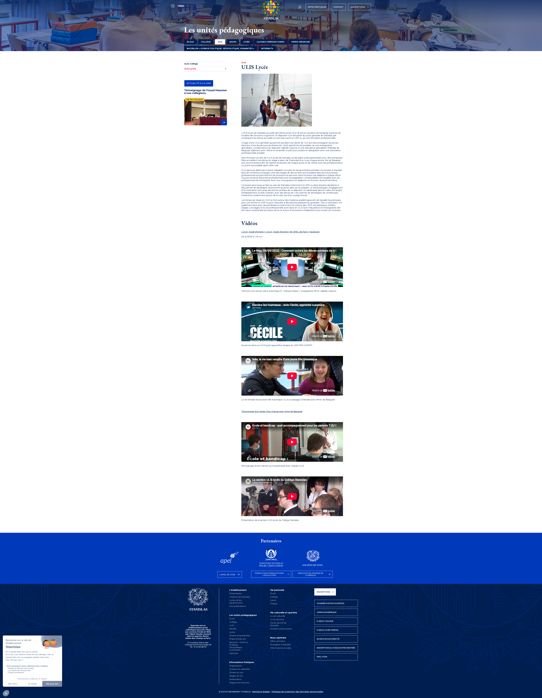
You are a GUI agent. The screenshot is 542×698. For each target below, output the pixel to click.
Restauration (235, 679)
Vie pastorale (277, 590)
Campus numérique (326, 612)
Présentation (235, 593)
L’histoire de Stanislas (239, 597)
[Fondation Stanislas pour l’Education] (271, 559)
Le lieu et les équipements (235, 601)
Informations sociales (280, 648)
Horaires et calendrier (239, 669)
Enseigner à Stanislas (280, 644)
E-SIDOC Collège (325, 621)
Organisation (235, 665)
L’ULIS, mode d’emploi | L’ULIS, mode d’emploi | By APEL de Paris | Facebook (280, 232)
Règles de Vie (236, 676)
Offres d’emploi (277, 641)
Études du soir (236, 672)
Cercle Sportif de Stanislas (278, 624)
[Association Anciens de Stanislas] (313, 559)
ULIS (231, 625)
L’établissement (238, 590)
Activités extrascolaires (281, 628)
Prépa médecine (300, 42)
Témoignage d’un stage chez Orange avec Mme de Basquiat (271, 411)
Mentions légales (261, 691)
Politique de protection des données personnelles (297, 691)
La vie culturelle (277, 616)
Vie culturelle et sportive (283, 612)
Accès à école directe (328, 639)
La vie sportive (277, 619)
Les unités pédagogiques (243, 615)
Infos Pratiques (317, 7)
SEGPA (232, 42)
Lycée (246, 42)
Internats (267, 48)
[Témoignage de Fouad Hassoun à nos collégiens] (205, 112)
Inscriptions (357, 7)
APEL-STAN (322, 657)
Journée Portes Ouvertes (330, 603)
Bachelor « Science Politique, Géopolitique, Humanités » (220, 48)
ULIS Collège (191, 64)
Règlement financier (239, 682)
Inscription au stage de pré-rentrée (336, 648)
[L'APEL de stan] (230, 559)
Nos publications (237, 606)
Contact (338, 7)
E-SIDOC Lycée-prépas (327, 630)
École (190, 42)
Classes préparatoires (270, 42)
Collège (206, 42)
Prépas (273, 603)
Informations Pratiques (241, 662)
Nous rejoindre (278, 637)
